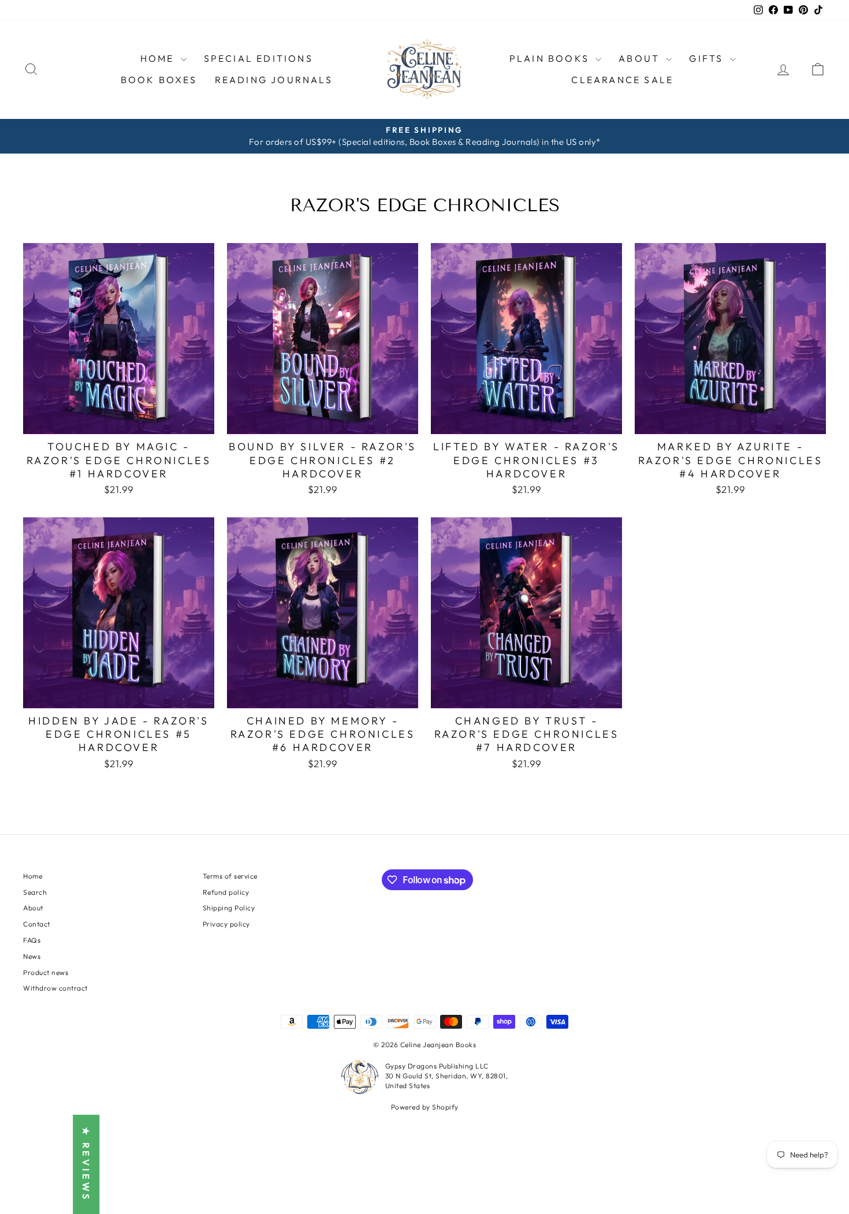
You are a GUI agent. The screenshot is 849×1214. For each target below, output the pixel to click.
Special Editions (258, 58)
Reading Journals (274, 79)
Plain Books (551, 58)
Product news (45, 972)
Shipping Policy (229, 907)
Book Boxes (159, 79)
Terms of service (230, 876)
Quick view (118, 421)
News (31, 956)
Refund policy (226, 892)
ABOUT (641, 58)
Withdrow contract (55, 988)
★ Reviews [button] (86, 1164)
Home (159, 58)
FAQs (31, 940)
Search (35, 892)
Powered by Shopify (425, 1107)
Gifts (708, 58)
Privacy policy (226, 924)
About (33, 907)
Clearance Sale (622, 79)
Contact (36, 924)
